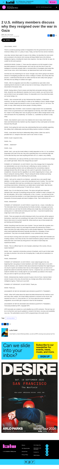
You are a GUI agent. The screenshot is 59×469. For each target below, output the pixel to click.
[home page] (9, 446)
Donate (53, 2)
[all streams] (57, 7)
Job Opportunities (26, 448)
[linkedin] (47, 451)
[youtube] (47, 454)
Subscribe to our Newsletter (37, 449)
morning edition (11, 318)
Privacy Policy (25, 454)
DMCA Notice (37, 455)
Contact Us (36, 452)
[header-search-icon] (46, 2)
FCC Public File (37, 445)
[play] (4, 7)
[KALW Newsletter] (29, 350)
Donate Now (24, 451)
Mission (23, 445)
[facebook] (47, 445)
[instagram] (47, 448)
